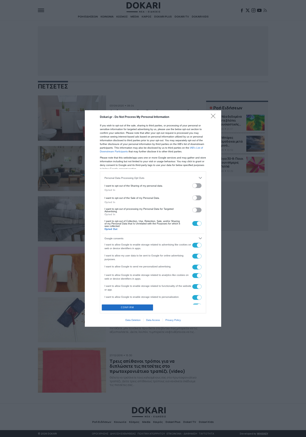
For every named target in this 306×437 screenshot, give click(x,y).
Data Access (153, 320)
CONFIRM (127, 307)
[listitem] (153, 178)
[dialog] (153, 218)
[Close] (214, 117)
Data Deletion (133, 320)
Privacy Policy (173, 320)
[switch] (197, 185)
